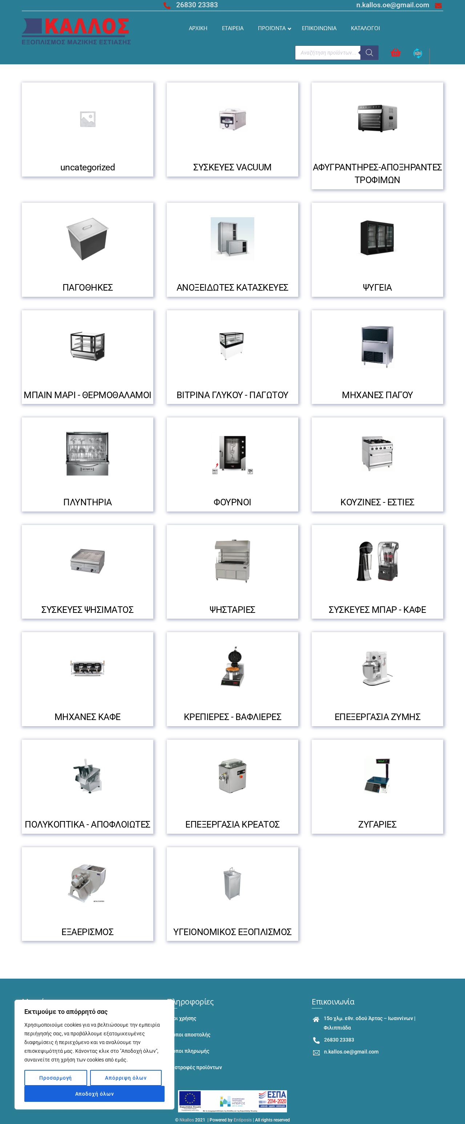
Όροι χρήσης (181, 1018)
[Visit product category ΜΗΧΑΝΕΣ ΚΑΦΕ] (87, 668)
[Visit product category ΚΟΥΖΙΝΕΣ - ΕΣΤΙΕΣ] (377, 453)
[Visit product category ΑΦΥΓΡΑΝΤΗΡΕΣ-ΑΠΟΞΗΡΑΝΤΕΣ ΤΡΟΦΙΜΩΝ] (377, 118)
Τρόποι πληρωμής (188, 1051)
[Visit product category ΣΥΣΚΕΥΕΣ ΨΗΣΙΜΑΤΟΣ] (87, 561)
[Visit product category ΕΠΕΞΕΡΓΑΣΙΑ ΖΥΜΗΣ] (377, 668)
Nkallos (186, 1120)
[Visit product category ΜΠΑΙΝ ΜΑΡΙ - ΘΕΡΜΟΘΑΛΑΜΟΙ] (87, 346)
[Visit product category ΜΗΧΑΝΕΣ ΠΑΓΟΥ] (377, 346)
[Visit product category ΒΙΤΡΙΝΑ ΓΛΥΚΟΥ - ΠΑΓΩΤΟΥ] (232, 346)
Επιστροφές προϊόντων (194, 1067)
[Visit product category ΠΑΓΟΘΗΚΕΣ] (87, 239)
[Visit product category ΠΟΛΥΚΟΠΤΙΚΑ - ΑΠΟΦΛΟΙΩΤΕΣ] (87, 776)
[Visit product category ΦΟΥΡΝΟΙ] (232, 453)
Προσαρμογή (55, 1078)
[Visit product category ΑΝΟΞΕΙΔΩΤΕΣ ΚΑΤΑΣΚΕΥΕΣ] (232, 239)
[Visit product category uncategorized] (87, 118)
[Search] (369, 52)
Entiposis (243, 1120)
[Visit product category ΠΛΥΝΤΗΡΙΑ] (87, 453)
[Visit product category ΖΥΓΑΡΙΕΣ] (377, 776)
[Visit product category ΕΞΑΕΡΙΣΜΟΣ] (87, 883)
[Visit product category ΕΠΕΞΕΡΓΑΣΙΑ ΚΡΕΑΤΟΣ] (232, 776)
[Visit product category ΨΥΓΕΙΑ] (377, 239)
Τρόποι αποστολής (188, 1035)
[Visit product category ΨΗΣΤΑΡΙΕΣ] (232, 561)
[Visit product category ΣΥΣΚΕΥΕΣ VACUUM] (232, 118)
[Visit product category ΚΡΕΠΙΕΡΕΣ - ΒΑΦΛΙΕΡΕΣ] (232, 668)
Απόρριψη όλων (126, 1078)
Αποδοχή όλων (94, 1094)
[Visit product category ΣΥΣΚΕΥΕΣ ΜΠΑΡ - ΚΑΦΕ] (377, 561)
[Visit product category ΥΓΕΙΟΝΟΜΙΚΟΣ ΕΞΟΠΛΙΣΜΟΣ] (232, 883)
